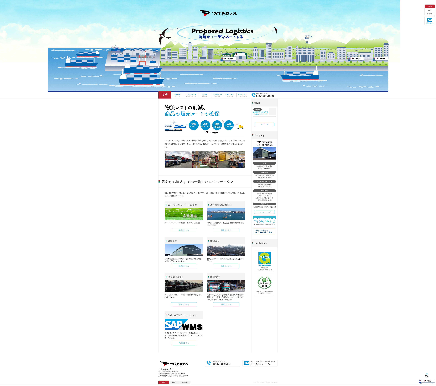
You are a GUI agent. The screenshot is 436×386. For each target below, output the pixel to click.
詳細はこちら (184, 230)
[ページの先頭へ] (427, 378)
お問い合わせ (430, 23)
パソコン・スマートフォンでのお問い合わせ (262, 363)
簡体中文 (429, 14)
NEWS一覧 (264, 124)
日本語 (430, 6)
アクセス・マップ (264, 212)
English (430, 10)
